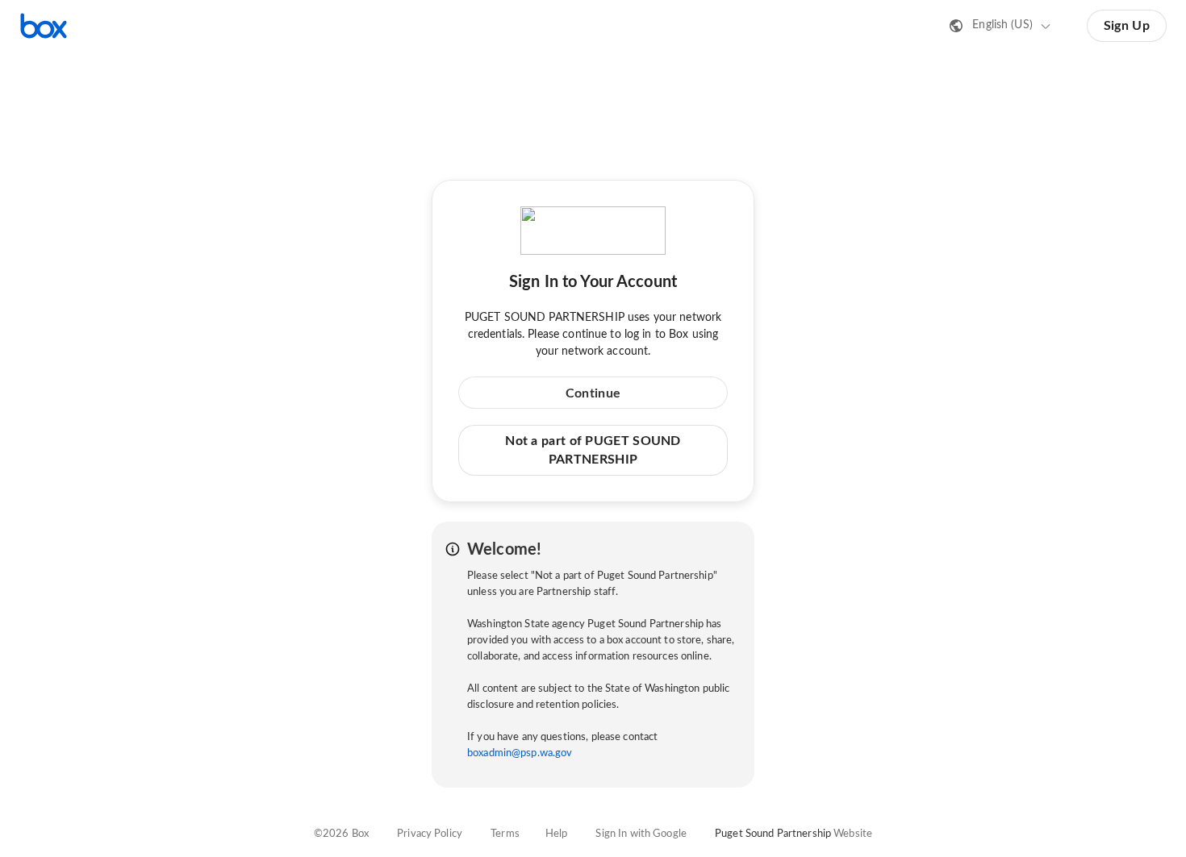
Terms (505, 834)
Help (556, 834)
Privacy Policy (429, 834)
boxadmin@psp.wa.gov (519, 753)
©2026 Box (341, 834)
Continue (593, 393)
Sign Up (1127, 25)
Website (852, 834)
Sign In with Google (640, 834)
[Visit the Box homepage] (43, 26)
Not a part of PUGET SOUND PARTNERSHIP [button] (593, 450)
